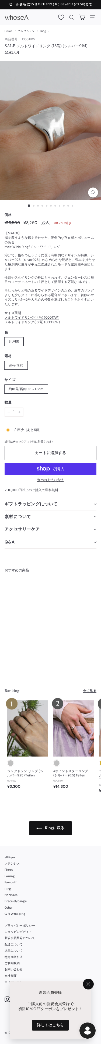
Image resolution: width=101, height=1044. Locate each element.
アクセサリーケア (22, 529)
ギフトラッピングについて (31, 504)
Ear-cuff (10, 882)
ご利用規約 (12, 963)
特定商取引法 (14, 957)
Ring (43, 31)
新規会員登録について (20, 938)
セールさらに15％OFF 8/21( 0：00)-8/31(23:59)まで (50, 4)
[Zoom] (93, 192)
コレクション (26, 31)
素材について (18, 516)
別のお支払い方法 (50, 480)
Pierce (9, 870)
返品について (14, 950)
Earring (10, 876)
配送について (14, 944)
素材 (8, 356)
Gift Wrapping (15, 914)
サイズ (10, 379)
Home (8, 31)
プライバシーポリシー (20, 925)
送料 (7, 441)
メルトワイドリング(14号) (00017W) (32, 317)
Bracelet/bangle (16, 901)
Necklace (11, 895)
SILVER (14, 341)
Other (9, 907)
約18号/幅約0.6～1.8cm (26, 389)
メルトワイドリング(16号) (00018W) (32, 322)
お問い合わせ (14, 969)
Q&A (10, 542)
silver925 (16, 365)
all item (10, 857)
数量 (8, 402)
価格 (8, 215)
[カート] (82, 17)
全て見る (89, 691)
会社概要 (11, 976)
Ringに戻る (54, 827)
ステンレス (12, 863)
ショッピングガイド (18, 932)
